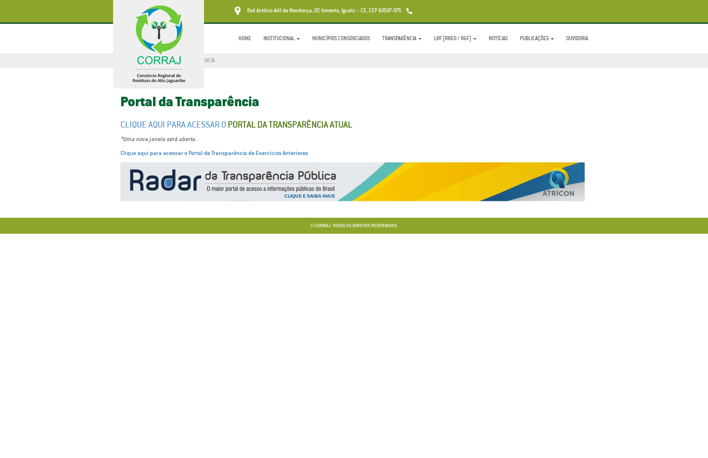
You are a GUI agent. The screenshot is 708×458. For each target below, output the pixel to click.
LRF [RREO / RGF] (453, 38)
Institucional (279, 38)
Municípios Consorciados (341, 38)
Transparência (400, 38)
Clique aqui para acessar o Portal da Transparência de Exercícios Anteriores (214, 153)
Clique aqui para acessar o (236, 124)
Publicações (535, 38)
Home (244, 38)
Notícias (498, 38)
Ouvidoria (577, 38)
